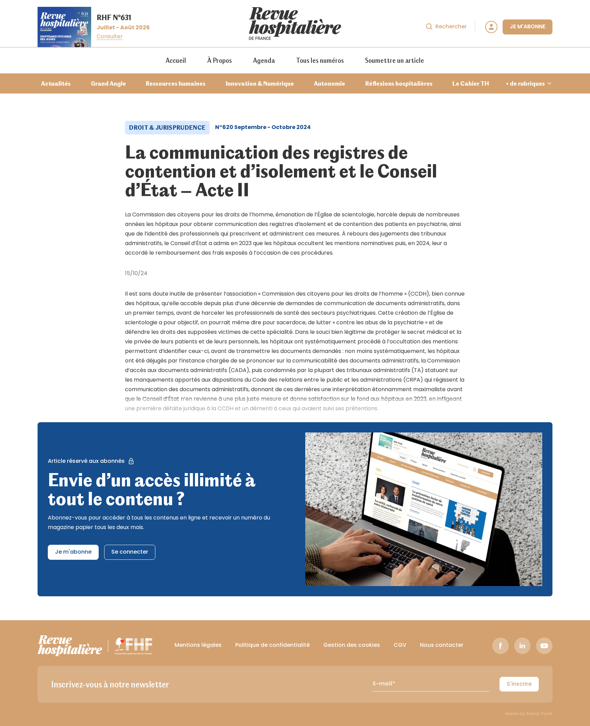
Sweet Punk (539, 714)
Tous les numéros (320, 60)
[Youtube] (544, 646)
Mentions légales (198, 645)
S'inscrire (519, 684)
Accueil (176, 60)
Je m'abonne (527, 27)
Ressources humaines (176, 83)
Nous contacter (441, 645)
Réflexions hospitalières (399, 83)
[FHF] (133, 646)
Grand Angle (108, 83)
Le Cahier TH (470, 83)
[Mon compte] (491, 27)
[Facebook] (500, 646)
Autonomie (329, 83)
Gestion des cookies (351, 645)
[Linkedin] (522, 646)
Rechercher (451, 27)
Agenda (264, 60)
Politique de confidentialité (272, 645)
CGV (400, 645)
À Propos (219, 60)
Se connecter (129, 552)
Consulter (110, 37)
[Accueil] (295, 27)
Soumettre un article (394, 60)
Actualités (56, 83)
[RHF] (70, 646)
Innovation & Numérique (260, 83)
